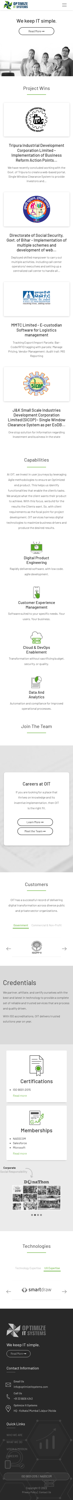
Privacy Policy (29, 1492)
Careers (12, 1456)
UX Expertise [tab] (52, 1268)
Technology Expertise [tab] (28, 1268)
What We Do (14, 1442)
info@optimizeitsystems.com (31, 1386)
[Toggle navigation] (64, 5)
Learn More (34, 822)
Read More (35, 31)
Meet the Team (34, 831)
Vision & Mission (17, 1449)
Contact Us (45, 1492)
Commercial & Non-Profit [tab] (46, 925)
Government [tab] (20, 925)
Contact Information (23, 1368)
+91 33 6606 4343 (23, 1398)
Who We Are (15, 1435)
